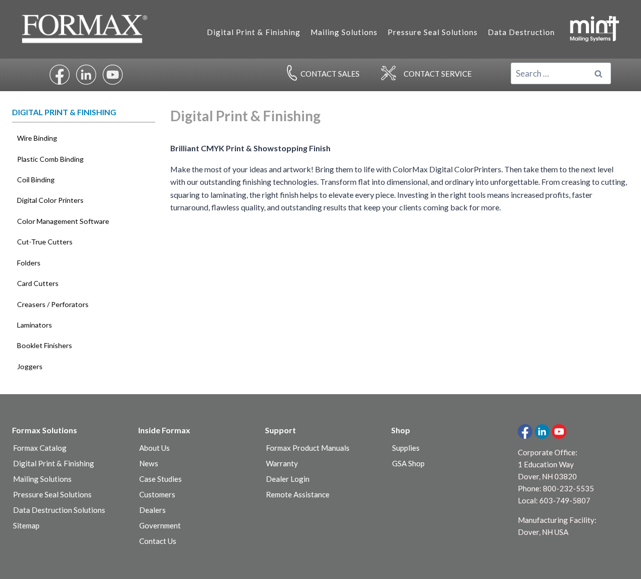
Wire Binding (37, 138)
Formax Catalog (40, 447)
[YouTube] (559, 431)
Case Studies (160, 478)
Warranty (282, 463)
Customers (157, 494)
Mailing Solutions (344, 32)
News (148, 463)
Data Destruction (521, 32)
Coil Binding (36, 179)
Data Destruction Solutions (59, 509)
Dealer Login (287, 478)
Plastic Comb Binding (50, 159)
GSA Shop (408, 463)
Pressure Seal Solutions (433, 32)
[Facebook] (525, 431)
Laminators (34, 325)
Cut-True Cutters (45, 241)
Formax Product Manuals (308, 447)
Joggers (30, 366)
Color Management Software (63, 221)
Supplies (406, 447)
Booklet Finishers (44, 345)
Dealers (152, 509)
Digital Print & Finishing (253, 32)
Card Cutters (38, 283)
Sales (330, 73)
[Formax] (88, 29)
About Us (154, 447)
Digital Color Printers (50, 200)
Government (160, 525)
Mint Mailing (594, 28)
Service (438, 73)
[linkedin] (542, 431)
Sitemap (26, 525)
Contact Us (157, 540)
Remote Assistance (298, 494)
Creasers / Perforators (53, 304)
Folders (29, 262)
